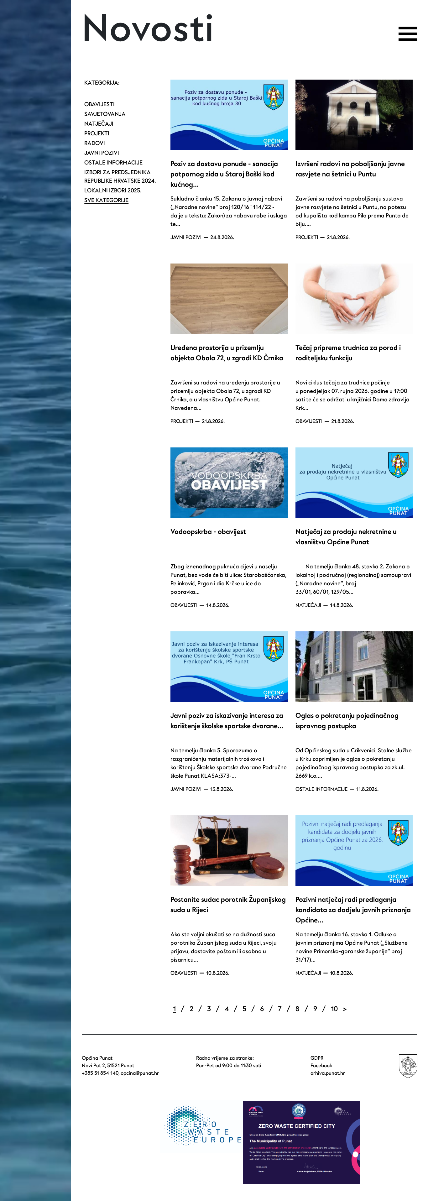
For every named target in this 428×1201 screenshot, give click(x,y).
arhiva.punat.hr (328, 1073)
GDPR (317, 1058)
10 (334, 1009)
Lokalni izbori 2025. (113, 191)
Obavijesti (99, 104)
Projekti (96, 134)
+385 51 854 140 (100, 1073)
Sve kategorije (106, 200)
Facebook (321, 1065)
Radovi (94, 143)
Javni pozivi (101, 153)
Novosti (148, 29)
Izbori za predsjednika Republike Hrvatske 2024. (120, 177)
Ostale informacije (113, 163)
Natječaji (98, 124)
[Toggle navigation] (408, 33)
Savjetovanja (105, 114)
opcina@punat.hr (140, 1073)
